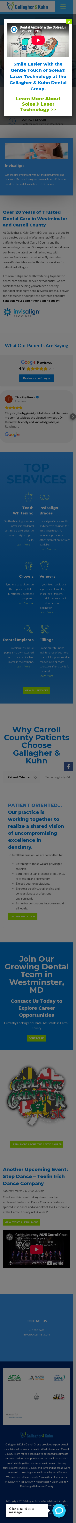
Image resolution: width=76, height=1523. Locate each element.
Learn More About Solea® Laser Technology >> (38, 104)
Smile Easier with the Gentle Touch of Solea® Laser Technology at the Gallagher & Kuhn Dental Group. (38, 76)
